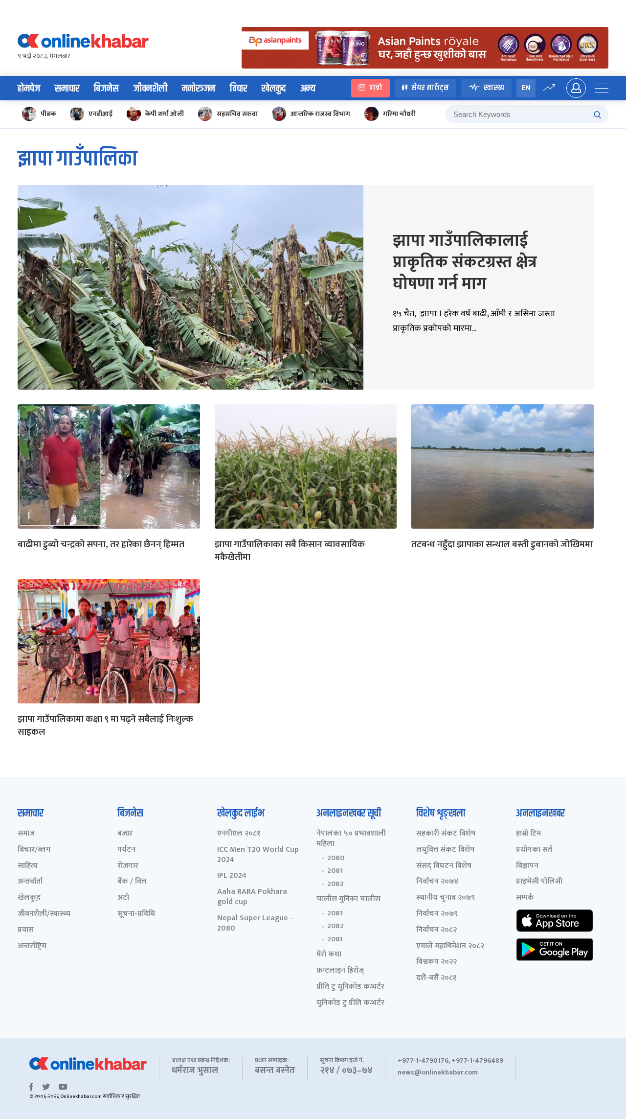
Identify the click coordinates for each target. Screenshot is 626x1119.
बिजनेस (106, 88)
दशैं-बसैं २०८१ (436, 978)
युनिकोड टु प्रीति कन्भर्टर (350, 1003)
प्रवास (26, 930)
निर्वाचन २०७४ (437, 882)
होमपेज (29, 88)
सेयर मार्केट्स (430, 88)
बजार (125, 834)
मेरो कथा (328, 955)
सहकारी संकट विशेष (445, 834)
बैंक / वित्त (131, 882)
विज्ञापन (527, 866)
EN (526, 87)
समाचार (67, 88)
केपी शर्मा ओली (164, 113)
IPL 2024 (231, 876)
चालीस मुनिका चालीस (348, 899)
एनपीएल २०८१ (239, 834)
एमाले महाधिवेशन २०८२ (450, 946)
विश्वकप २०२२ (436, 962)
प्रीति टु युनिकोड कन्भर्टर (350, 987)
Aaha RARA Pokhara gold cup (252, 897)
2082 (335, 884)
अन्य (307, 88)
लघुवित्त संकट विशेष (445, 850)
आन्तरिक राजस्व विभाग (320, 113)
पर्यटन (126, 850)
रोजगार (127, 866)
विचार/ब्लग (34, 850)
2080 (335, 858)
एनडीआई (100, 113)
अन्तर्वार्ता (30, 882)
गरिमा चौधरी (399, 113)
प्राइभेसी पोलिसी (539, 882)
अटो (123, 898)
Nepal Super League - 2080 (255, 923)
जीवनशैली (150, 88)
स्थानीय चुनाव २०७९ (445, 898)
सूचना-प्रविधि (136, 914)
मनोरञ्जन (198, 88)
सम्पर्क (525, 898)
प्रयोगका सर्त (534, 850)
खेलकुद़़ (29, 898)
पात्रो (375, 88)
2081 (335, 871)
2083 (335, 939)
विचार (238, 88)
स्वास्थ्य (494, 88)
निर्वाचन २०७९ (437, 914)
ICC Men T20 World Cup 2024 (258, 855)
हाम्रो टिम (528, 834)
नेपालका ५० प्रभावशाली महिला (351, 839)
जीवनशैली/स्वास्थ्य (44, 914)
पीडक (48, 113)
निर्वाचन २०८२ (436, 930)
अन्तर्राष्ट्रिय (32, 946)
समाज (26, 834)
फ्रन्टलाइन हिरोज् (340, 971)
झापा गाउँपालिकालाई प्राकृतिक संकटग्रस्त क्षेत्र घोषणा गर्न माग (465, 262)
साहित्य (28, 866)
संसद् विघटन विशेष (443, 866)
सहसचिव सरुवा (237, 113)
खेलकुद (274, 88)
